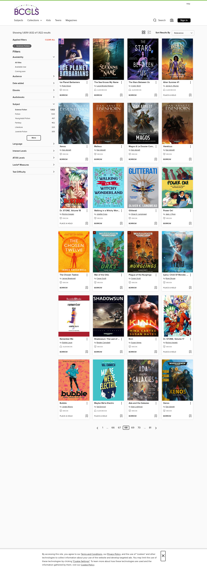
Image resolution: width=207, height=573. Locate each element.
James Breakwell (69, 278)
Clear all (50, 40)
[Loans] (172, 21)
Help (188, 4)
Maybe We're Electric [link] (104, 403)
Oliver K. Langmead (139, 214)
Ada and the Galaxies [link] (139, 403)
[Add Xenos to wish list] (86, 159)
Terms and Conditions (91, 554)
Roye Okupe (170, 278)
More (34, 138)
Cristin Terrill (136, 86)
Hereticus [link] (167, 146)
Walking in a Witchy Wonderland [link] (107, 210)
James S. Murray (172, 86)
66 (113, 427)
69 (132, 427)
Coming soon (20, 71)
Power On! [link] (168, 210)
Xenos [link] (63, 146)
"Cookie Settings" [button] (81, 561)
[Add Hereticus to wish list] (190, 159)
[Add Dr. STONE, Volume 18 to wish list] (86, 223)
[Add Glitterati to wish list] (155, 223)
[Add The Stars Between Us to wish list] (155, 95)
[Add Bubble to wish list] (86, 416)
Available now (20, 67)
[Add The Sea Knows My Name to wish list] (121, 95)
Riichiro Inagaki (68, 214)
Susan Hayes (136, 342)
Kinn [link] (131, 339)
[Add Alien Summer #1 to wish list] (190, 95)
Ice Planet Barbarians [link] (70, 82)
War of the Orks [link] (101, 275)
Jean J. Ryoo (170, 214)
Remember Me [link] (66, 339)
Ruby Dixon (66, 86)
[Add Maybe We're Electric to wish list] (121, 416)
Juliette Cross (102, 214)
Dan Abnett (66, 150)
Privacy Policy (114, 554)
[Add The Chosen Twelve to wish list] (86, 288)
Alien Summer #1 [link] (171, 82)
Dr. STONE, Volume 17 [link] (173, 339)
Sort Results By (163, 32)
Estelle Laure (67, 342)
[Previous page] (97, 427)
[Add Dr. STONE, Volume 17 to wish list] (190, 352)
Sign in (184, 20)
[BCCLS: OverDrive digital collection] (26, 9)
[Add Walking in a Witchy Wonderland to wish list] (121, 223)
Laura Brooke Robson (105, 86)
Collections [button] (33, 20)
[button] (159, 21)
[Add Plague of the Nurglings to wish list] (155, 288)
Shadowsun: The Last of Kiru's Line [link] (107, 339)
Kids (48, 20)
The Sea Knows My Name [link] (106, 82)
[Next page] (156, 427)
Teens (58, 20)
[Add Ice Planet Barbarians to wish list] (86, 95)
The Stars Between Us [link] (139, 82)
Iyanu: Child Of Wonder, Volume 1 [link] (176, 275)
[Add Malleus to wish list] (121, 159)
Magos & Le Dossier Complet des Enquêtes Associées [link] (141, 146)
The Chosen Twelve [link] (69, 275)
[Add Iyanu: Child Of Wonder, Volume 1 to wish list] (190, 288)
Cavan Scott (101, 278)
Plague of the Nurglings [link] (140, 275)
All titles (18, 62)
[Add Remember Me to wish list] (86, 352)
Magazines (71, 20)
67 (119, 427)
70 (139, 427)
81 (150, 427)
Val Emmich (101, 407)
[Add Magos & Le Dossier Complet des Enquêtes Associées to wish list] (155, 159)
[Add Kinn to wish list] (155, 352)
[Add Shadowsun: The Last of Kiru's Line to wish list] (121, 352)
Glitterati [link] (133, 210)
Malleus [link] (98, 146)
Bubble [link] (63, 403)
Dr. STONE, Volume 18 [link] (70, 210)
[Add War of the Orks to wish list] (121, 288)
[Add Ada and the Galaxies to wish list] (155, 416)
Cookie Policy (87, 564)
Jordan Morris (67, 407)
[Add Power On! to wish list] (190, 223)
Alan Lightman (137, 407)
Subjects (18, 20)
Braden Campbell (103, 342)
